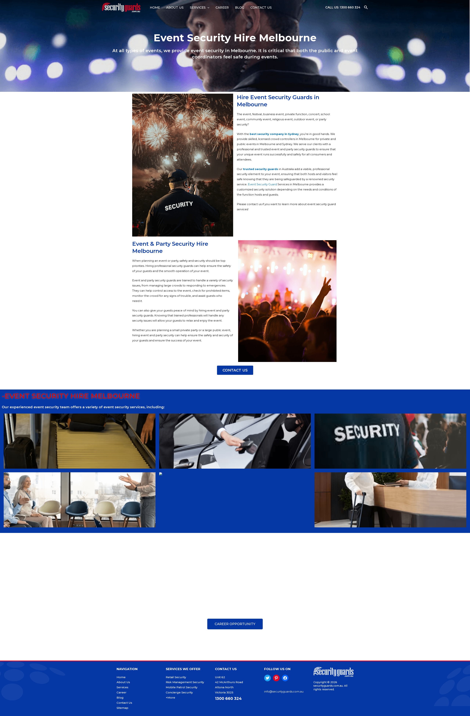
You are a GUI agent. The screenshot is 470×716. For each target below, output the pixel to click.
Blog (239, 7)
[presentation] (207, 7)
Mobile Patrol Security (181, 687)
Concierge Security (179, 692)
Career (222, 7)
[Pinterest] (276, 678)
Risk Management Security (185, 682)
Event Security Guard (262, 184)
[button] (235, 370)
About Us (175, 7)
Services (198, 7)
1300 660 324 (350, 7)
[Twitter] (267, 678)
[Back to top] (459, 709)
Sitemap (122, 708)
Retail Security (176, 677)
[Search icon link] (366, 7)
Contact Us (261, 7)
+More (170, 697)
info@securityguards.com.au (283, 691)
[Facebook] (285, 678)
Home (155, 7)
